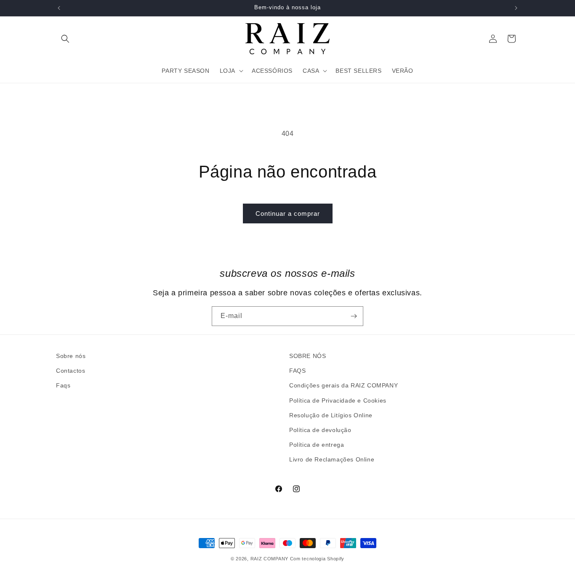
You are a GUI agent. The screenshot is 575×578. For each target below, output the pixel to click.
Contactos (70, 370)
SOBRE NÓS (307, 356)
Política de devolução (320, 430)
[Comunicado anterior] (59, 8)
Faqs (63, 385)
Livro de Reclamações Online (331, 459)
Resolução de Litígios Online (331, 415)
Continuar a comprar (288, 213)
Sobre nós (70, 356)
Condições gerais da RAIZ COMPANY (343, 385)
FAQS (297, 370)
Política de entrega (316, 444)
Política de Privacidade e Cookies (337, 400)
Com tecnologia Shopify (317, 558)
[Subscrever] (353, 316)
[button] (65, 38)
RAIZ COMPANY (269, 558)
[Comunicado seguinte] (516, 8)
